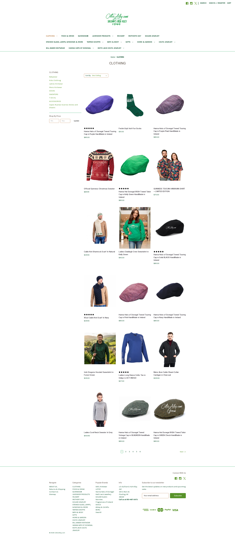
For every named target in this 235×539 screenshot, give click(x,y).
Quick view (98, 100)
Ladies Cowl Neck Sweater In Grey (98, 432)
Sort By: (88, 75)
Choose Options (100, 109)
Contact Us (53, 492)
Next (182, 452)
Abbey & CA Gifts (102, 507)
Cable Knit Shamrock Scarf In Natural (99, 252)
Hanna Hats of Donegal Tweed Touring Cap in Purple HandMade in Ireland (100, 132)
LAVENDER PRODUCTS (101, 36)
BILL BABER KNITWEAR (55, 48)
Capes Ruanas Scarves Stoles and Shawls (63, 106)
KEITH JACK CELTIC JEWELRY (110, 48)
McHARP (120, 36)
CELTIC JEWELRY (166, 42)
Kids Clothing (55, 80)
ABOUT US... (53, 487)
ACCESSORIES (55, 101)
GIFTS (128, 42)
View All (98, 512)
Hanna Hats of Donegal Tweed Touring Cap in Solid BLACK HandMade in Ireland (170, 257)
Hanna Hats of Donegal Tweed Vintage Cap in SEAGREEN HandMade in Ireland (134, 435)
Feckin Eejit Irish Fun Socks (130, 128)
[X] (195, 3)
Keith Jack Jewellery (103, 494)
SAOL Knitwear (101, 487)
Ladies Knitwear (56, 84)
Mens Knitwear (55, 87)
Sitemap (52, 494)
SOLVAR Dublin (101, 497)
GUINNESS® (83, 36)
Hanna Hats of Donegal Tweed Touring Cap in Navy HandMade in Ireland (170, 316)
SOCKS (52, 91)
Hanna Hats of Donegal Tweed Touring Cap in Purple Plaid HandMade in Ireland (170, 131)
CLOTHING (50, 36)
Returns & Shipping (57, 489)
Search (203, 3)
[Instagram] (191, 3)
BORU (98, 510)
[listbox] (100, 75)
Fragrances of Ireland (104, 502)
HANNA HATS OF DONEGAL (80, 48)
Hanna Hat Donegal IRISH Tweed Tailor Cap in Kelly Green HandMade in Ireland (135, 194)
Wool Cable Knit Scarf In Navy (96, 318)
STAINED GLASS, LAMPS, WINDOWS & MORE (64, 42)
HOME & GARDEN (145, 42)
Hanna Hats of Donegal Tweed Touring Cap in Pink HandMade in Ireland (135, 316)
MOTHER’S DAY (134, 36)
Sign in (212, 3)
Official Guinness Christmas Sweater (99, 189)
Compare (99, 105)
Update (76, 121)
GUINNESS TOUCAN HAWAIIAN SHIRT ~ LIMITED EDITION (169, 190)
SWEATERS (53, 94)
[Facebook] (187, 3)
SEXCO (98, 505)
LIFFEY (98, 489)
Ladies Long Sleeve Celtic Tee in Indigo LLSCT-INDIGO (132, 376)
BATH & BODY (113, 42)
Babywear (53, 77)
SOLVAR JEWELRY (152, 36)
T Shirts (52, 98)
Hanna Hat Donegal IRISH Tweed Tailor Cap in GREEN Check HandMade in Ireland (170, 435)
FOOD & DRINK (67, 36)
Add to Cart (135, 109)
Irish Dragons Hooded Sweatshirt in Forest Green (98, 373)
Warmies (99, 499)
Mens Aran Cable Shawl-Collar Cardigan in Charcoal (166, 373)
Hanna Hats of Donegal (105, 492)
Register (221, 3)
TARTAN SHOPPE (94, 42)
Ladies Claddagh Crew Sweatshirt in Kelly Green (134, 253)
